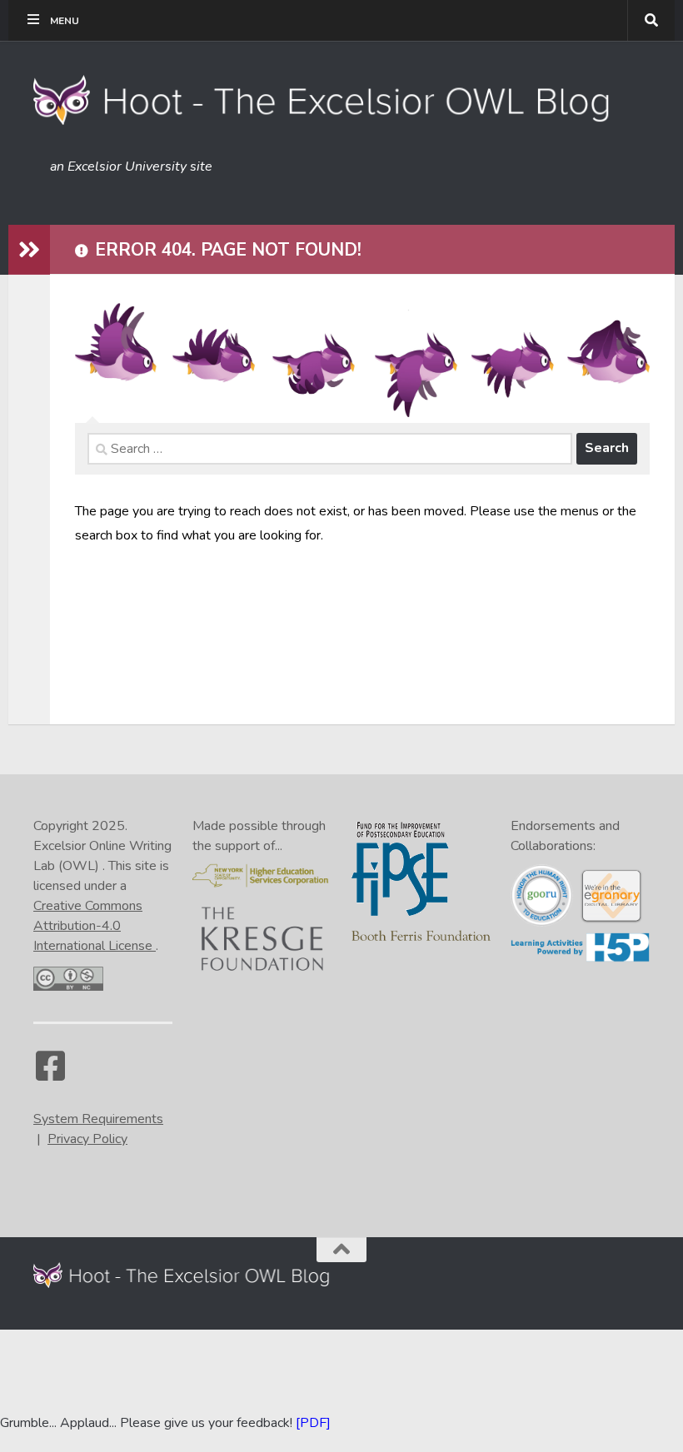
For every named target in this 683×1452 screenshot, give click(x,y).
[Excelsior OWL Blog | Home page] (323, 100)
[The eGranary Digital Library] (611, 920)
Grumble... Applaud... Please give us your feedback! (146, 1423)
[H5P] (580, 958)
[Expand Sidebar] (29, 250)
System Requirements (98, 1119)
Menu (64, 20)
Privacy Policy (87, 1139)
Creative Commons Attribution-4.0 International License (94, 926)
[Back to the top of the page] (341, 1249)
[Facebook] (50, 1074)
